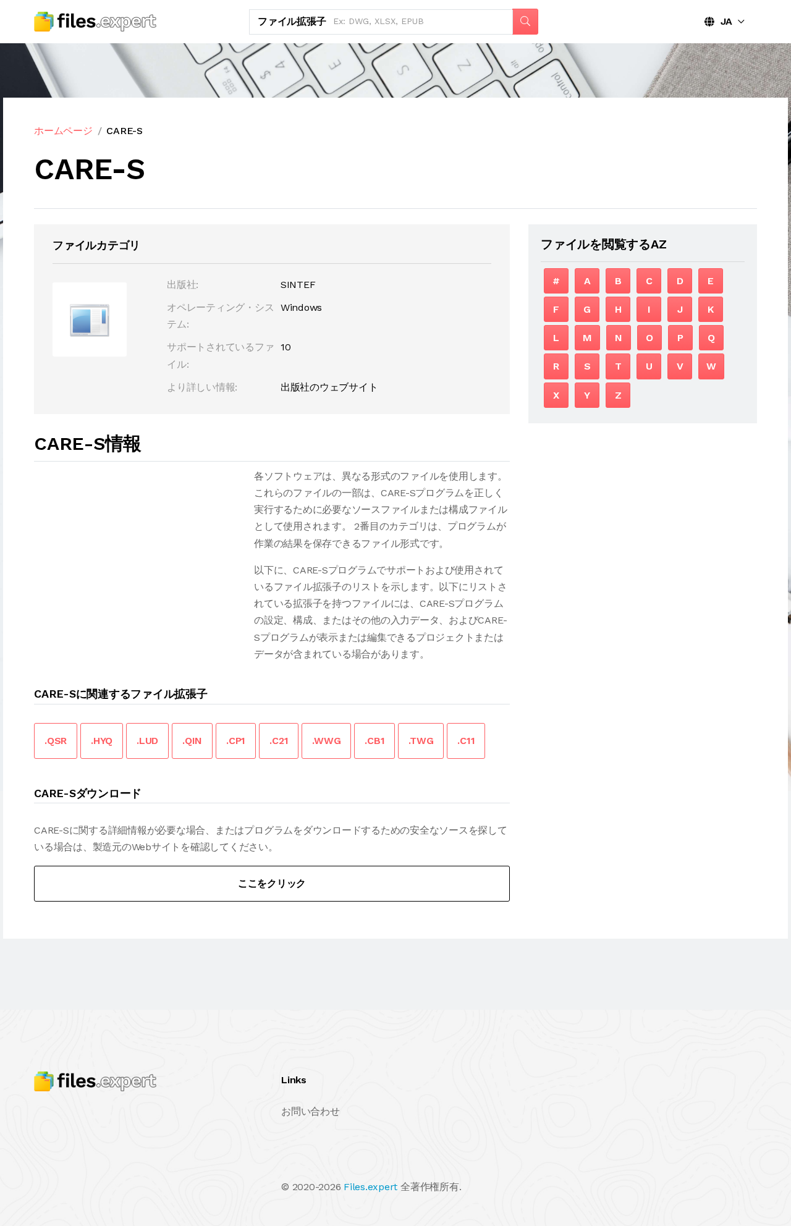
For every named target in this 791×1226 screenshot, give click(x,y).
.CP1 (235, 740)
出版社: (182, 284)
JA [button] (723, 21)
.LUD (147, 740)
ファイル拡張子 (292, 21)
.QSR (55, 740)
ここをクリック (272, 883)
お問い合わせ (310, 1111)
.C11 (466, 740)
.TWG (420, 740)
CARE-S (124, 131)
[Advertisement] (138, 554)
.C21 (278, 740)
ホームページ (63, 131)
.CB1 (374, 740)
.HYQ (101, 740)
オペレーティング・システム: (220, 316)
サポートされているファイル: (220, 355)
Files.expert (370, 1187)
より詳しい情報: (202, 387)
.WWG (326, 740)
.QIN (192, 740)
